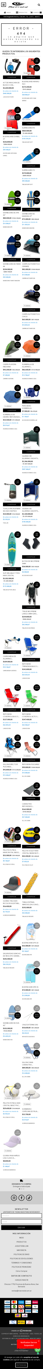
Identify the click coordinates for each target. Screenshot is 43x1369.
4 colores (27, 119)
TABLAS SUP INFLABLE (9, 589)
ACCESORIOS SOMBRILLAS (29, 420)
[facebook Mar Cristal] (21, 1198)
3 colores (8, 128)
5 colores (27, 73)
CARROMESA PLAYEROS (9, 670)
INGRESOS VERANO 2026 (29, 378)
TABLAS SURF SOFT (27, 142)
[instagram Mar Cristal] (14, 1198)
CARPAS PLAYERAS (8, 378)
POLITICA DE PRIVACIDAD (21, 1267)
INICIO (21, 1238)
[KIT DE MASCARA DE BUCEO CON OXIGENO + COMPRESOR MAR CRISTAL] (12, 66)
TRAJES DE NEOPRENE (28, 628)
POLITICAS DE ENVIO (21, 1254)
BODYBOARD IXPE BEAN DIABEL (10, 154)
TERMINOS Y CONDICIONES (21, 1263)
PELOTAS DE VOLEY (27, 865)
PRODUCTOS (22, 1242)
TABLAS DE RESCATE (27, 916)
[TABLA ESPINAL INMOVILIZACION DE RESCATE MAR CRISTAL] (31, 883)
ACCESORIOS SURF (27, 575)
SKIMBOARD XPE (7, 227)
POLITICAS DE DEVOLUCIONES (21, 1259)
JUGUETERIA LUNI (21, 1246)
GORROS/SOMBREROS (9, 915)
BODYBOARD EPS (27, 954)
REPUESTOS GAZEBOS (28, 1036)
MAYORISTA (21, 1250)
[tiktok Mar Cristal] (29, 1198)
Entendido (21, 1365)
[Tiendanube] (21, 1331)
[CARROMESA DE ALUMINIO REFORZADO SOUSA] (12, 642)
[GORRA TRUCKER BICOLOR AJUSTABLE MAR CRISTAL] (12, 883)
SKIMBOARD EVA (7, 1039)
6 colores (27, 356)
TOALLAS (5, 523)
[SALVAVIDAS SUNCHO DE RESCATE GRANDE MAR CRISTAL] (12, 934)
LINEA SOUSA (26, 678)
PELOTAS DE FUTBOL (9, 864)
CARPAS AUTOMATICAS (28, 278)
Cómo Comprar (21, 1271)
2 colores (8, 356)
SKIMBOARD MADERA (28, 228)
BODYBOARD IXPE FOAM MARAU (29, 99)
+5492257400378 (21, 1280)
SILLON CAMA (26, 776)
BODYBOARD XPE (27, 999)
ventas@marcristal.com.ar (22, 1291)
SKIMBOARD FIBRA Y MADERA (11, 280)
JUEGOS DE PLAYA (8, 97)
